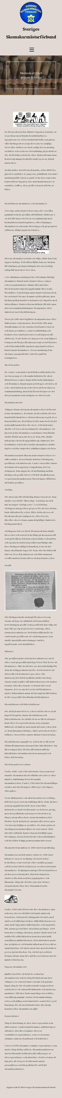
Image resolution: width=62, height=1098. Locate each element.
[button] (31, 49)
